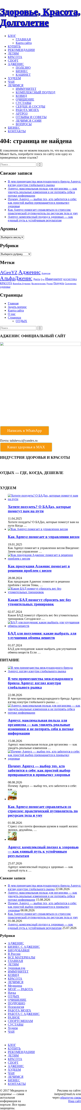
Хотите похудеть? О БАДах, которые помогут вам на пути (39, 509)
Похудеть (58, 283)
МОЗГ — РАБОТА (20, 989)
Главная (13, 303)
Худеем (13, 1028)
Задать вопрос (17, 307)
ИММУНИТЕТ (26, 88)
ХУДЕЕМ (14, 78)
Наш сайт (74, 1101)
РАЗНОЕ (14, 1017)
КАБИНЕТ (23, 74)
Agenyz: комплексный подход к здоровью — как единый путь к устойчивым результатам (40, 218)
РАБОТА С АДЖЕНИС (24, 1014)
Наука (12, 992)
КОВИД (21, 96)
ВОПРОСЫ (24, 124)
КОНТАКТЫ (17, 131)
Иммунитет (54, 279)
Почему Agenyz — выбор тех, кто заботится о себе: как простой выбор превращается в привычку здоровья (42, 202)
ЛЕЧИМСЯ (15, 85)
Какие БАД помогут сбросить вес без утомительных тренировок (39, 602)
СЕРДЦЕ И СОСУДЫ (30, 106)
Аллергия (45, 273)
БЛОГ (12, 35)
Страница (14, 317)
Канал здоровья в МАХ (26, 447)
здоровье (5, 286)
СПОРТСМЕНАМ (20, 1021)
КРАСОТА (15, 57)
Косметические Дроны (42, 283)
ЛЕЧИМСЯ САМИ (28, 120)
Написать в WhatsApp (24, 430)
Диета (36, 279)
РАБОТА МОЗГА (27, 110)
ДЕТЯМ (13, 53)
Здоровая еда (16, 968)
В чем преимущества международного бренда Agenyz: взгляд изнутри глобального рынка (44, 183)
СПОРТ (13, 60)
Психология (16, 1007)
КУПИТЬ (14, 46)
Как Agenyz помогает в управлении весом (43, 537)
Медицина (15, 985)
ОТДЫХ (21, 321)
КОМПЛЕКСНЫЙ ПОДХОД (35, 92)
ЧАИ (11, 81)
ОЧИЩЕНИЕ (25, 99)
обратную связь (70, 1097)
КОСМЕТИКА (70, 279)
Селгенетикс (70, 283)
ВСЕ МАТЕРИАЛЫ (21, 957)
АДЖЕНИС (16, 64)
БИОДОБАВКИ (18, 950)
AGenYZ (8, 272)
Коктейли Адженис (22, 283)
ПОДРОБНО (16, 1003)
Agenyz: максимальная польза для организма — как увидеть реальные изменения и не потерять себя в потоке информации (42, 192)
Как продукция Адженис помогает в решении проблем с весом (39, 568)
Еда (42, 279)
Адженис (29, 272)
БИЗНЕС (22, 71)
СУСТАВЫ (23, 103)
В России (14, 954)
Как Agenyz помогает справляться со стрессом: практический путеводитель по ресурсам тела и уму (43, 211)
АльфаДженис (16, 278)
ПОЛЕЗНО (23, 67)
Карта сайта (24, 43)
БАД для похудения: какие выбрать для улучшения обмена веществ (42, 635)
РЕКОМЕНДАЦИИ (21, 50)
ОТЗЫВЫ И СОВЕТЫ (31, 117)
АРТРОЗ (22, 113)
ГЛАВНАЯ (23, 39)
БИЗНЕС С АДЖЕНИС (24, 946)
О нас (12, 314)
